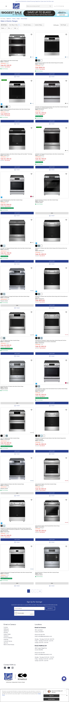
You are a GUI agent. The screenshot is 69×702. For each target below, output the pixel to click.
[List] (57, 6)
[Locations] (59, 6)
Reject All (51, 695)
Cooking (13, 18)
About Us (6, 643)
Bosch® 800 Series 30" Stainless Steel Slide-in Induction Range (47, 572)
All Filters (5, 24)
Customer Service (8, 641)
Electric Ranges (24, 18)
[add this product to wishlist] (31, 34)
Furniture (6, 627)
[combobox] (15, 25)
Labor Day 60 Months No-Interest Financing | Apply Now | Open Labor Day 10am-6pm (34, 1)
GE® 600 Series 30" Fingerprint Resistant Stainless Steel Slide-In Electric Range (15, 109)
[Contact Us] (61, 6)
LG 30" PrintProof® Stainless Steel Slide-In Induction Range (11, 199)
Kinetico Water (7, 634)
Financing (6, 639)
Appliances (9, 18)
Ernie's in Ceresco (40, 627)
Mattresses (6, 629)
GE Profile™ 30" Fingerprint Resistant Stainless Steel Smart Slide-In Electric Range (16, 248)
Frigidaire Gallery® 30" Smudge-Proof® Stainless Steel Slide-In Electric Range (15, 296)
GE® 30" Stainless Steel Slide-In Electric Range (9, 60)
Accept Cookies (51, 699)
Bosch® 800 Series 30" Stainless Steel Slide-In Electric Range (12, 386)
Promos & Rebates (8, 637)
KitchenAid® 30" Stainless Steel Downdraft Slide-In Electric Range (47, 525)
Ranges (18, 18)
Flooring (6, 632)
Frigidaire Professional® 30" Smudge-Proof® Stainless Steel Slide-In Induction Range (16, 572)
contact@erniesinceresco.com (45, 636)
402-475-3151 (41, 652)
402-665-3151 (41, 634)
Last (40, 591)
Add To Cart (17, 121)
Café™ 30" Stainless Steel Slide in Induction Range (10, 340)
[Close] (66, 695)
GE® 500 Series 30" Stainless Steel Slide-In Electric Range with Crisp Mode (49, 62)
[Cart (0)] (63, 6)
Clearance (6, 636)
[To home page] (16, 6)
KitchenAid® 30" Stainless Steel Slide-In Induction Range (45, 484)
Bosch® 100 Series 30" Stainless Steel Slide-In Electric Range (46, 199)
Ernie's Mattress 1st (41, 645)
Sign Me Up (50, 608)
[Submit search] (50, 6)
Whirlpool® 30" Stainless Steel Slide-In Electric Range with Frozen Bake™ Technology (16, 154)
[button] (6, 6)
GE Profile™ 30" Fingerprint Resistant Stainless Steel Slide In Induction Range (49, 154)
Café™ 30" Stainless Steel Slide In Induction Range (10, 438)
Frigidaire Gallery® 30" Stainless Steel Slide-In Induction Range (12, 484)
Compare (18, 76)
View (52, 213)
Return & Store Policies (9, 644)
